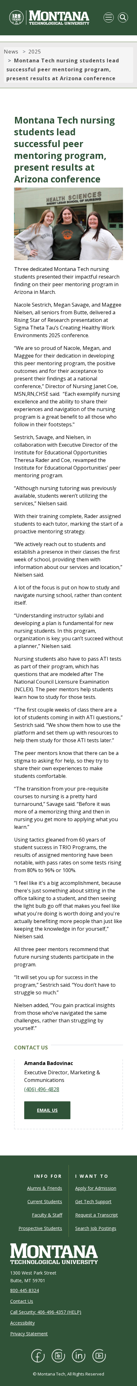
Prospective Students (40, 1228)
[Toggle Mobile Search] (123, 17)
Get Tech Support (93, 1201)
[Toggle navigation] (108, 17)
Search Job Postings (95, 1228)
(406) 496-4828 (41, 1089)
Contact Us (21, 1301)
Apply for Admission (95, 1188)
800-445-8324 (24, 1290)
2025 (34, 51)
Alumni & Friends (44, 1188)
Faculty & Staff (47, 1215)
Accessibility (22, 1323)
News (11, 51)
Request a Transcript (96, 1215)
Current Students (44, 1201)
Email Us (47, 1110)
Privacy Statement (29, 1334)
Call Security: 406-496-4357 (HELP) (45, 1312)
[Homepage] (49, 17)
